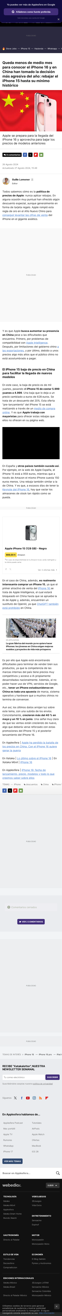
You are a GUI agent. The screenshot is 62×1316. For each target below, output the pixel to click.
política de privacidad (43, 1083)
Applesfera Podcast (13, 1123)
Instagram (34, 1097)
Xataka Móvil (9, 1205)
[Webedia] (11, 1187)
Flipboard (36, 155)
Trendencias (9, 1259)
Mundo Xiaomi (10, 1218)
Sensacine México (40, 1287)
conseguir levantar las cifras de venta (25, 215)
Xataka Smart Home (12, 1214)
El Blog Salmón (39, 1259)
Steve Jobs (11, 48)
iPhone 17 (8, 1151)
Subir (51, 1185)
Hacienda (38, 48)
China (46, 784)
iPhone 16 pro (45, 1054)
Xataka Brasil (9, 1287)
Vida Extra (36, 1205)
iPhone (17, 784)
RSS (40, 1097)
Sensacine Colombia (41, 1291)
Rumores (7, 1140)
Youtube (27, 1097)
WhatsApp (8, 1145)
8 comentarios (13, 155)
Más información (46, 1313)
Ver (32, 921)
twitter (10, 569)
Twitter (30, 155)
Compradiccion (10, 1267)
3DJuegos (36, 1201)
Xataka (6, 1201)
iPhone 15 (25, 48)
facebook (6, 569)
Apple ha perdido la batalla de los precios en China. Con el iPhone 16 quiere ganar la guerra (30, 746)
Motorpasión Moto (40, 1244)
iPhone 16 (44, 588)
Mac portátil (9, 1128)
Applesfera (8, 1209)
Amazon (21, 555)
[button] (22, 179)
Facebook (25, 155)
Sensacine (37, 1220)
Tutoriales (36, 1123)
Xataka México (10, 1282)
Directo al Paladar (11, 1239)
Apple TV (7, 1134)
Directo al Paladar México (15, 1295)
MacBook (36, 1145)
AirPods (35, 1128)
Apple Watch (38, 1134)
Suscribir (52, 1077)
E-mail (41, 155)
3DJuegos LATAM (40, 1282)
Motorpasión (38, 1239)
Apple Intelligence (37, 342)
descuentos (31, 784)
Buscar (58, 1173)
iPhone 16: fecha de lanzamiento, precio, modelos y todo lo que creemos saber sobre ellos (28, 774)
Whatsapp (52, 48)
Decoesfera (8, 1263)
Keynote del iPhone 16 (15, 489)
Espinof (35, 1224)
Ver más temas (12, 1161)
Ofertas (35, 1140)
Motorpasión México (41, 1295)
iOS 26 (35, 1151)
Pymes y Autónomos (41, 1263)
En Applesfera (12, 640)
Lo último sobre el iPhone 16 (34, 758)
